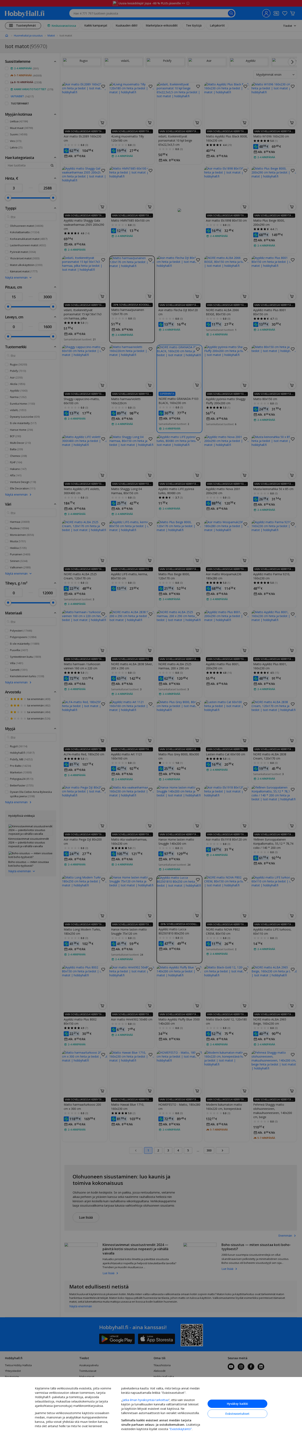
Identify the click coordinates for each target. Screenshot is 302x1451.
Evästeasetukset (237, 1414)
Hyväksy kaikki (237, 1404)
